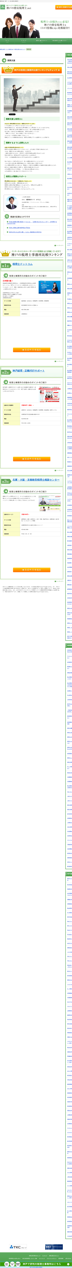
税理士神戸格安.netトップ (34, 1255)
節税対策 (69, 571)
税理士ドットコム (23, 264)
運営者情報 (60, 1258)
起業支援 (69, 545)
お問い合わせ (68, 1258)
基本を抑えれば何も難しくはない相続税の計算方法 (25, 232)
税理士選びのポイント (54, 1255)
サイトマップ (42, 1258)
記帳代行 (69, 580)
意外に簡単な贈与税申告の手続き (19, 227)
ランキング (44, 1255)
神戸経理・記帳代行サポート (29, 370)
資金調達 (69, 562)
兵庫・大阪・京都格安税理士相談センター (36, 479)
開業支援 (69, 584)
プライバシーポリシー (51, 1258)
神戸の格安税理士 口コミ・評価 (29, 1258)
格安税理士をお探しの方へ (14, 1258)
